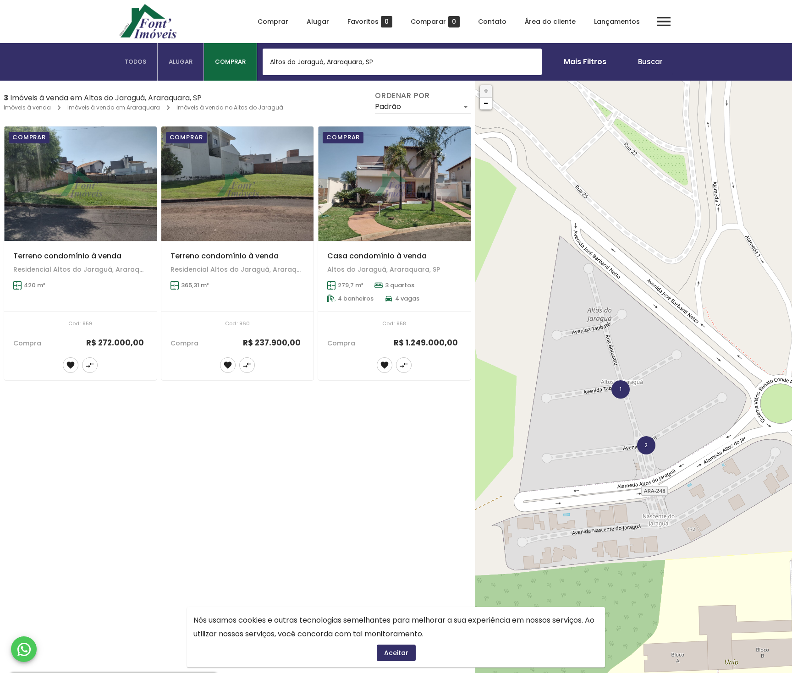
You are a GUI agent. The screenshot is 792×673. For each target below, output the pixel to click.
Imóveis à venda (27, 107)
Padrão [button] (388, 106)
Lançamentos (617, 21)
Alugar (318, 21)
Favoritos (368, 22)
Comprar (273, 21)
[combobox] (402, 62)
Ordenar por (402, 95)
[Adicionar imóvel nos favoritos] (70, 365)
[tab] (136, 62)
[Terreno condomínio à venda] (80, 183)
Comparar (433, 22)
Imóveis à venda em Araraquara (113, 107)
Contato (492, 21)
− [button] (486, 103)
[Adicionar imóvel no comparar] (90, 365)
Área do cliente (550, 21)
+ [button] (486, 91)
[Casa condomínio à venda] (394, 183)
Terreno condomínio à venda (67, 256)
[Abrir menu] (663, 21)
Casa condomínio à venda (377, 256)
